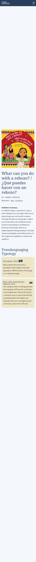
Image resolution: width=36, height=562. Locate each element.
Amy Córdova (17, 201)
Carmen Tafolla (12, 197)
